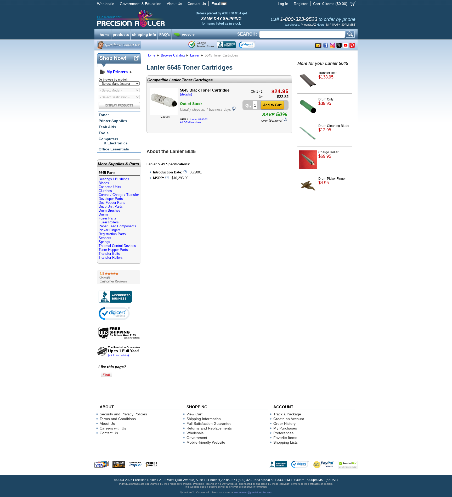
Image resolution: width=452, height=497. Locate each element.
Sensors (105, 238)
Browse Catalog (173, 55)
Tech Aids (107, 127)
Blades (104, 183)
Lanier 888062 (199, 119)
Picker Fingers (110, 230)
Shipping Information (204, 419)
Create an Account (288, 419)
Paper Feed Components (117, 226)
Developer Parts (111, 199)
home (105, 34)
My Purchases (285, 428)
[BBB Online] (226, 44)
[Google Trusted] (201, 44)
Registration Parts (112, 234)
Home (150, 55)
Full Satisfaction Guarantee (209, 423)
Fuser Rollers (109, 222)
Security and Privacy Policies (123, 414)
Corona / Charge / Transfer (119, 195)
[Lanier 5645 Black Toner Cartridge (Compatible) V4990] (164, 114)
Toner (104, 115)
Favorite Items (285, 438)
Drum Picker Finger (332, 181)
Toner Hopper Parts (113, 250)
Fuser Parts (107, 218)
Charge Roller (328, 154)
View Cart (194, 414)
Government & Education (140, 4)
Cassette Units (110, 187)
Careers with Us (113, 428)
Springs (104, 242)
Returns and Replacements (209, 428)
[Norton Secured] (251, 44)
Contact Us (197, 4)
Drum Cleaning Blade (333, 128)
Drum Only (326, 102)
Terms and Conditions (118, 419)
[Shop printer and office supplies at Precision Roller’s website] (158, 18)
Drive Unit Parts (111, 206)
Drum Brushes (109, 210)
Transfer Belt (327, 75)
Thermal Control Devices (117, 246)
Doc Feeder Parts (112, 203)
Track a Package (287, 414)
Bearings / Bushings (114, 179)
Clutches (105, 191)
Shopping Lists (285, 442)
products (121, 34)
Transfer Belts (109, 254)
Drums (104, 214)
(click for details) (124, 351)
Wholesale (105, 4)
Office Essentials (114, 149)
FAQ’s (164, 34)
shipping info (144, 34)
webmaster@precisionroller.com (253, 492)
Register (301, 4)
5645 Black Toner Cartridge (204, 90)
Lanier (194, 55)
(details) (186, 94)
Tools (104, 133)
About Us (174, 4)
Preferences (283, 433)
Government (197, 438)
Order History (284, 423)
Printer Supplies (113, 121)
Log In (283, 4)
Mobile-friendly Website (206, 442)
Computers (113, 141)
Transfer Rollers (111, 257)
